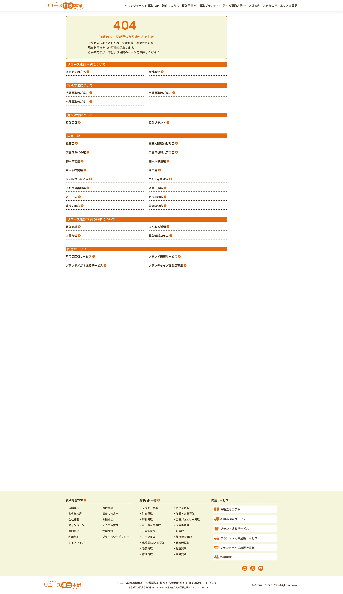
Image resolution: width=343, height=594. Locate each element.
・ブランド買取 (148, 508)
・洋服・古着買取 (184, 513)
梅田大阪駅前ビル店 (161, 143)
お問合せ (71, 235)
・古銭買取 (146, 554)
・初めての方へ (109, 513)
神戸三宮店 (73, 161)
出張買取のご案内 (160, 92)
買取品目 (71, 122)
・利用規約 (72, 537)
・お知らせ (106, 519)
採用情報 (226, 557)
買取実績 (71, 226)
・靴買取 (178, 531)
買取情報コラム (159, 235)
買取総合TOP (74, 500)
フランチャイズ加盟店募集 (166, 265)
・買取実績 (106, 508)
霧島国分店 (156, 206)
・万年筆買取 (147, 531)
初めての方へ (170, 5)
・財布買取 (146, 513)
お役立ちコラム (230, 509)
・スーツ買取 (147, 537)
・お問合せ (72, 531)
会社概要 (154, 72)
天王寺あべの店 (76, 152)
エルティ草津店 (158, 179)
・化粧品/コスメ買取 (152, 542)
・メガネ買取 (181, 525)
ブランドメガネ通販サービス (84, 265)
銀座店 (70, 143)
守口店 (153, 170)
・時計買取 (146, 519)
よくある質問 (288, 5)
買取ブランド (157, 122)
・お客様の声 (74, 513)
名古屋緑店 (156, 197)
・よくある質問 (109, 525)
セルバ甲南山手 (76, 188)
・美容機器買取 (182, 537)
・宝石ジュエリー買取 (186, 519)
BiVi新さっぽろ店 (77, 179)
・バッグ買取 (181, 508)
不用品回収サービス (78, 256)
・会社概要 (72, 519)
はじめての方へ (76, 72)
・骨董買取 (180, 548)
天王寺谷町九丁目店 (161, 152)
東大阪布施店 (74, 170)
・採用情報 (106, 531)
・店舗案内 (72, 508)
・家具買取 (180, 554)
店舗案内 (254, 5)
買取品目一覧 (147, 500)
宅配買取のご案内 (77, 101)
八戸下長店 (156, 188)
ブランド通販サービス (163, 256)
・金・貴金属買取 (150, 525)
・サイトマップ (75, 542)
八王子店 (71, 197)
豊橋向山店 (73, 206)
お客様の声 (270, 5)
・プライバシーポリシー (114, 537)
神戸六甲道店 (157, 161)
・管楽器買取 (181, 542)
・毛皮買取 (146, 548)
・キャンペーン (75, 525)
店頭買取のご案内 (77, 92)
